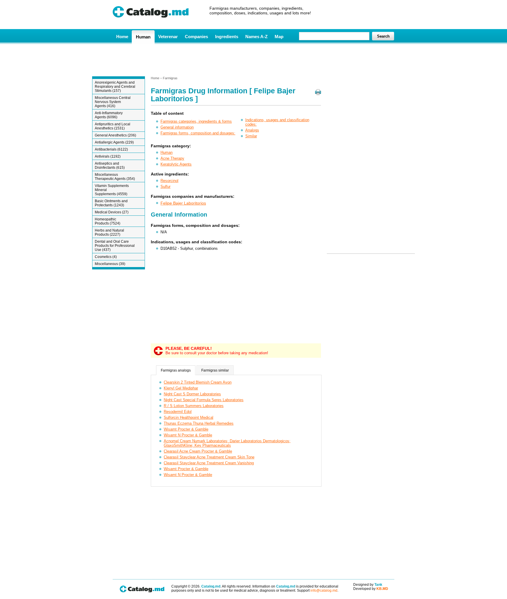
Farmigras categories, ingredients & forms (196, 121)
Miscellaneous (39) (110, 264)
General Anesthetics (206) (115, 135)
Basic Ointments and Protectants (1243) (111, 203)
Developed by (370, 589)
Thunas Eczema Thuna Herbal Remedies (199, 423)
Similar (251, 136)
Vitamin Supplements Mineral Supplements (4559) (112, 190)
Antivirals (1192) (108, 156)
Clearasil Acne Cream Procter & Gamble (198, 451)
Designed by (367, 585)
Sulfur (165, 186)
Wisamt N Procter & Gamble (188, 435)
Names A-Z (256, 36)
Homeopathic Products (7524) (107, 221)
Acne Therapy (172, 158)
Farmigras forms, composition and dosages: (197, 133)
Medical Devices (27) (112, 212)
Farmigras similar (215, 370)
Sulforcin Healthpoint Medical (188, 417)
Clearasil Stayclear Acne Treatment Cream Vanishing (209, 463)
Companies (196, 36)
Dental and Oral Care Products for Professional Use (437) (115, 245)
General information (177, 127)
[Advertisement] (253, 59)
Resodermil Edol (178, 411)
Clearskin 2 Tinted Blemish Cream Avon (197, 382)
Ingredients (226, 36)
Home (122, 36)
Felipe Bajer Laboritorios (183, 203)
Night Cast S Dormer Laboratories (192, 394)
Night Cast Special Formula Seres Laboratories (204, 400)
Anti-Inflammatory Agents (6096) (109, 115)
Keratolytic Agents (176, 164)
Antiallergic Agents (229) (114, 142)
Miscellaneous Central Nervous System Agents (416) (113, 102)
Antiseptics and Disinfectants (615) (110, 165)
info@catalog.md (323, 590)
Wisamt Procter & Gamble (186, 429)
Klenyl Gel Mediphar (181, 388)
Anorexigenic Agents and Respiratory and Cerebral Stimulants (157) (115, 86)
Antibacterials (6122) (111, 149)
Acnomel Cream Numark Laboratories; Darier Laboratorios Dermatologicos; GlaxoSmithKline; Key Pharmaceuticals (227, 443)
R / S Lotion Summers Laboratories (194, 406)
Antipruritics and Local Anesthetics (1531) (112, 126)
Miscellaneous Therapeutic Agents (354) (115, 177)
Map (279, 36)
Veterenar (168, 36)
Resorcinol (169, 180)
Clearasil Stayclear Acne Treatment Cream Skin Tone (209, 457)
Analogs (252, 130)
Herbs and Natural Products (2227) (109, 232)
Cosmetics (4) (106, 257)
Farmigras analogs (176, 370)
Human (143, 36)
